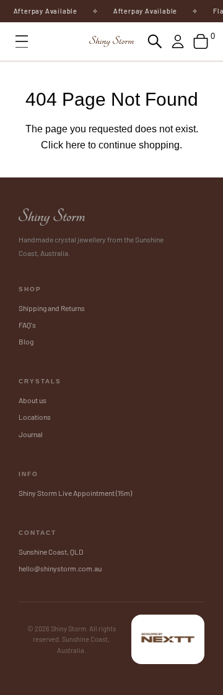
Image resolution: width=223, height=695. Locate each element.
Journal (31, 434)
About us (32, 400)
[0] (201, 41)
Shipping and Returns (52, 308)
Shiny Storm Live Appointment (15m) (75, 492)
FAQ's (27, 324)
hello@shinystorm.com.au (60, 568)
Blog (26, 341)
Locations (35, 416)
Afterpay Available (43, 11)
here (75, 145)
